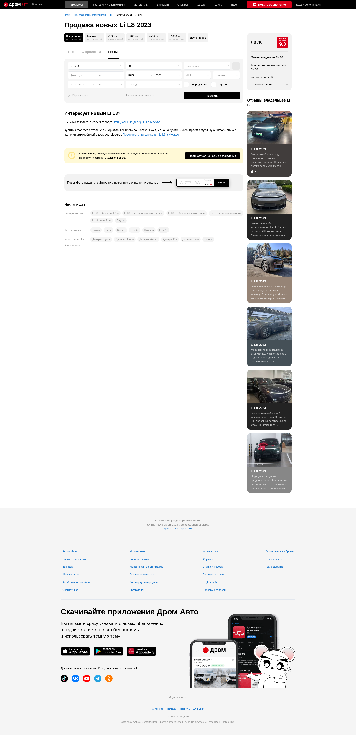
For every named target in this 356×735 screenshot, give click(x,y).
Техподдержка (274, 566)
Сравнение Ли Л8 (261, 84)
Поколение (192, 65)
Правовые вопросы (214, 589)
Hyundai (149, 229)
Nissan (121, 229)
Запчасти (163, 4)
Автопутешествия (213, 574)
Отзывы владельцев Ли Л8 (267, 57)
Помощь (171, 708)
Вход (308, 4)
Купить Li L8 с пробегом (178, 528)
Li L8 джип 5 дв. (101, 220)
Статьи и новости (213, 566)
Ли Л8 (256, 42)
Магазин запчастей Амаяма (146, 566)
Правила (185, 708)
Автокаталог (137, 589)
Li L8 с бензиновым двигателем (143, 213)
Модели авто (176, 697)
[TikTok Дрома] (64, 678)
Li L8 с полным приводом (226, 213)
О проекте (157, 708)
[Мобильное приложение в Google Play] (108, 651)
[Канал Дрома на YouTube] (86, 678)
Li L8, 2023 (258, 149)
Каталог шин (210, 551)
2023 (131, 75)
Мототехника (137, 551)
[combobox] (96, 66)
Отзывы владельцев (142, 574)
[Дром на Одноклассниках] (109, 678)
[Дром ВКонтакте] (75, 678)
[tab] (71, 54)
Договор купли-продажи (144, 582)
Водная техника (139, 559)
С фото (222, 84)
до (99, 84)
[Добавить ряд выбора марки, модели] (236, 66)
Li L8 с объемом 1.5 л (105, 213)
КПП (188, 75)
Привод (132, 84)
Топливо (220, 75)
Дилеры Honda (125, 239)
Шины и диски (71, 574)
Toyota (96, 229)
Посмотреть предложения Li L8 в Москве (151, 134)
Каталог (201, 4)
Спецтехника (70, 589)
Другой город (198, 37)
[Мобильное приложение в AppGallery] (141, 651)
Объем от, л (77, 84)
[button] (121, 220)
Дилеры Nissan (148, 239)
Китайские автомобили (76, 582)
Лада (109, 229)
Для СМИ (198, 708)
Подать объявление (74, 559)
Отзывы (182, 4)
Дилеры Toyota (101, 239)
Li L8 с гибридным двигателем (186, 213)
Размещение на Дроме (279, 551)
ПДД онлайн (210, 582)
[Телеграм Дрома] (97, 678)
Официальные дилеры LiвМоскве (136, 122)
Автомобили (76, 4)
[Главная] (16, 4)
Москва (39, 4)
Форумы (208, 559)
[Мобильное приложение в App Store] (75, 651)
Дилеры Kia (170, 239)
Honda (135, 229)
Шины (218, 4)
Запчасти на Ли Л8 (262, 76)
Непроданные (198, 84)
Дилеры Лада (190, 239)
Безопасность (273, 559)
